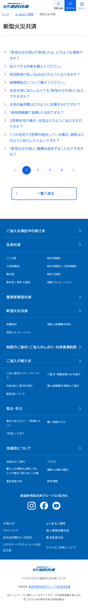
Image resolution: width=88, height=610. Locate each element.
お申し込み (58, 8)
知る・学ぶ (14, 408)
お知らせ (9, 523)
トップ (5, 14)
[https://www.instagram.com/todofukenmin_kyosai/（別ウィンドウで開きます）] (32, 506)
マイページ (70, 8)
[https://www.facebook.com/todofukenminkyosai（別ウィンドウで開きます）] (44, 506)
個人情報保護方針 (57, 530)
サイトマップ (10, 530)
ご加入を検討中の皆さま (25, 231)
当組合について (18, 448)
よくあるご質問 (24, 14)
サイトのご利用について (61, 547)
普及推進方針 (54, 537)
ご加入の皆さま (18, 361)
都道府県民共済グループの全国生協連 (49, 586)
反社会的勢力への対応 (17, 537)
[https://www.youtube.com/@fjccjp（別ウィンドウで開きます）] (56, 506)
